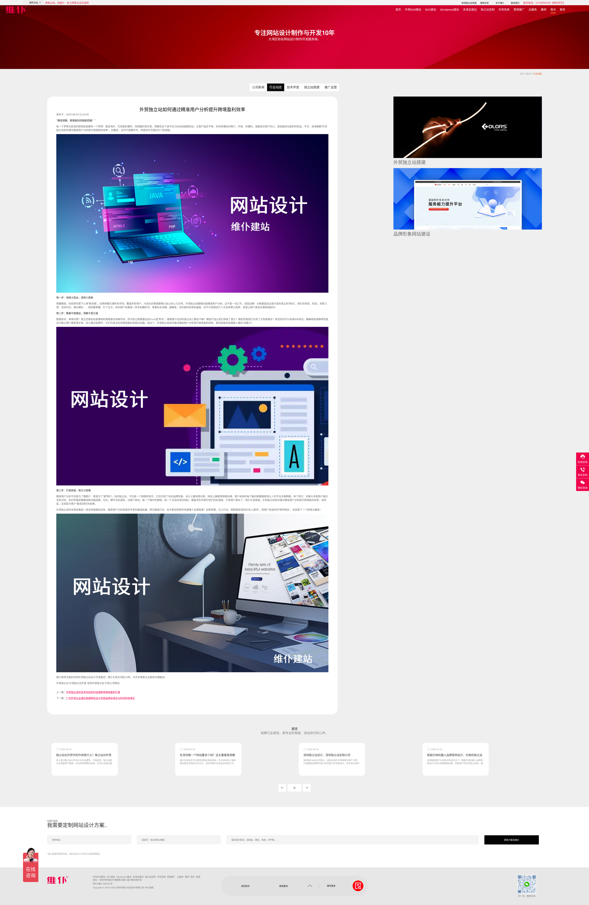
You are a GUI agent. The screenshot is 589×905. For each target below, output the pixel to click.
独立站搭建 (312, 87)
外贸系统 (504, 9)
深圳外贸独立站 (95, 683)
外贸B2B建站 (413, 9)
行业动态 (537, 73)
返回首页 (245, 886)
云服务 (533, 9)
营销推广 (519, 9)
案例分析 (484, 3)
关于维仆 (500, 3)
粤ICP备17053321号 (103, 883)
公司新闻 (258, 87)
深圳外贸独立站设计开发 (86, 677)
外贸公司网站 (112, 683)
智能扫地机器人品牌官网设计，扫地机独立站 (330, 755)
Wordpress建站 (449, 9)
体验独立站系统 (469, 3)
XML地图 (149, 887)
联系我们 (515, 3)
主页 (522, 73)
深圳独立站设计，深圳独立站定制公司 (202, 755)
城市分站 (33, 2)
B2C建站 (430, 9)
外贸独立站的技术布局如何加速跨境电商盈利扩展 (93, 692)
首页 (398, 9)
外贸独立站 (62, 683)
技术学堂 (293, 87)
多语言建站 (470, 9)
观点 (553, 9)
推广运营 (331, 87)
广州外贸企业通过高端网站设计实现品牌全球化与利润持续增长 (100, 698)
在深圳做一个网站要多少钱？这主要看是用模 (83, 755)
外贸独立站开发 (77, 683)
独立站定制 (488, 9)
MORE (294, 788)
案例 (543, 9)
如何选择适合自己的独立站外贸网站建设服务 (453, 755)
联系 (562, 9)
